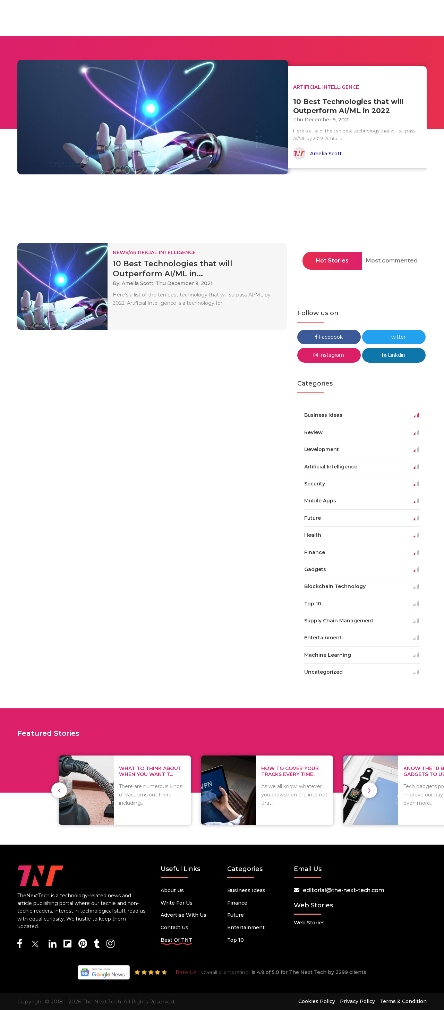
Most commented (392, 260)
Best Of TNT (176, 940)
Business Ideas (246, 890)
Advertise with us (183, 915)
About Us (172, 890)
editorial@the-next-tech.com (343, 890)
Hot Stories (332, 260)
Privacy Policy (357, 1001)
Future (235, 915)
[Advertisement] (222, 210)
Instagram (331, 355)
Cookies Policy (316, 1001)
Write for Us (177, 903)
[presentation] (59, 790)
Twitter (396, 337)
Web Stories (309, 923)
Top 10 (235, 940)
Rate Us (186, 972)
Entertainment (246, 927)
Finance (237, 903)
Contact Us (174, 927)
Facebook (330, 337)
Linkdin (395, 355)
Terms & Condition (403, 1001)
